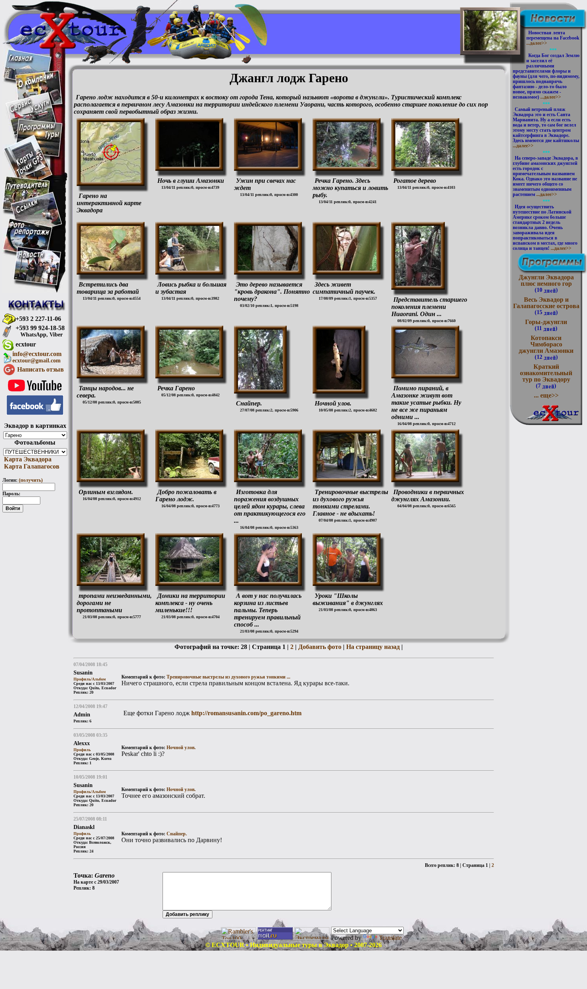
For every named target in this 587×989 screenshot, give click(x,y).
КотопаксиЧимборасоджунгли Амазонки (546, 347)
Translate (390, 937)
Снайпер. (177, 834)
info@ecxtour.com (36, 357)
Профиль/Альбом (89, 679)
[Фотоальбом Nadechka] (347, 476)
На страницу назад (373, 646)
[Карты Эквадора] (29, 174)
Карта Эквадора (27, 459)
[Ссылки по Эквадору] (26, 211)
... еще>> (546, 395)
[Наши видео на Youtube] (34, 393)
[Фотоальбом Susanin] (189, 164)
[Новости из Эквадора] (31, 256)
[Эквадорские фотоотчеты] (29, 234)
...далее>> (536, 43)
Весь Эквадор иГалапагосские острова (546, 305)
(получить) (31, 480)
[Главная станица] (20, 58)
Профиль (82, 750)
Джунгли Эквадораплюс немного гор (546, 283)
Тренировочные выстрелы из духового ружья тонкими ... (228, 677)
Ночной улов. (181, 747)
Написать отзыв (40, 369)
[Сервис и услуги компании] (30, 110)
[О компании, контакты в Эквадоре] (36, 85)
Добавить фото (319, 646)
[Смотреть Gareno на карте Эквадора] (111, 179)
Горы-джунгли (546, 324)
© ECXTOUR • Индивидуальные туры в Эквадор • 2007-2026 (293, 945)
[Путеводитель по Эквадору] (27, 189)
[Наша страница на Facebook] (34, 412)
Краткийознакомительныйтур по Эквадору (546, 376)
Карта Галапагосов (30, 466)
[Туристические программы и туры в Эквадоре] (39, 138)
